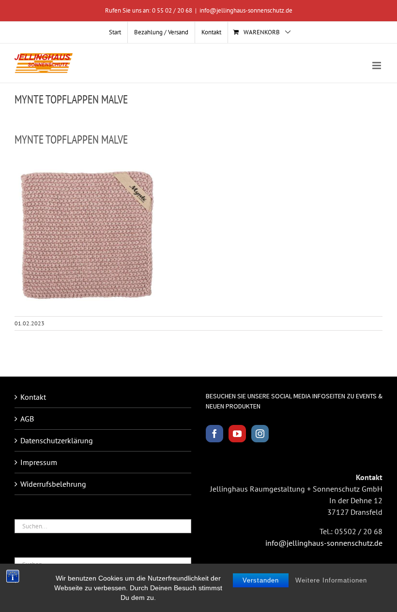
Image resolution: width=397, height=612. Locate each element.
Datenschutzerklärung (56, 440)
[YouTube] (237, 433)
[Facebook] (214, 433)
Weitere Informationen (331, 580)
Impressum (38, 462)
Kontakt (33, 397)
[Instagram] (260, 433)
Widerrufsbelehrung (53, 484)
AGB (27, 418)
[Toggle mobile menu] (377, 65)
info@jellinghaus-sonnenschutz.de (245, 10)
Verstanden (261, 580)
